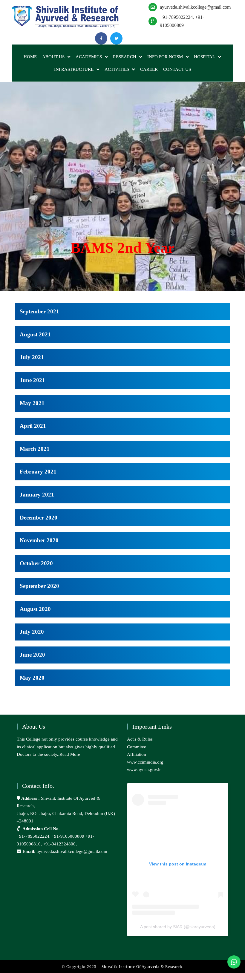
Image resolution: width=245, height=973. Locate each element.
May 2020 (32, 678)
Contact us (177, 69)
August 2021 (35, 334)
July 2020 (32, 632)
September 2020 (39, 586)
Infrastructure (74, 69)
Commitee (136, 746)
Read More (69, 754)
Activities (117, 69)
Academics (89, 56)
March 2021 (35, 449)
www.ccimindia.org (145, 762)
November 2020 (39, 540)
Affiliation (136, 754)
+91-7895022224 (176, 17)
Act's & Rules (140, 739)
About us (53, 56)
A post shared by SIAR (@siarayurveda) (177, 926)
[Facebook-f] (101, 38)
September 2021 (39, 311)
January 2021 (37, 494)
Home (30, 56)
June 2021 (32, 380)
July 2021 (32, 357)
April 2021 (33, 426)
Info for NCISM (165, 56)
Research (124, 56)
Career (149, 69)
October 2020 (36, 563)
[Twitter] (116, 38)
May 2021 (32, 403)
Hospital (204, 56)
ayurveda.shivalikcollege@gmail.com (195, 7)
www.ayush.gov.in (144, 769)
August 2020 (35, 609)
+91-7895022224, (34, 836)
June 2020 (32, 655)
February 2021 (38, 471)
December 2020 (38, 517)
